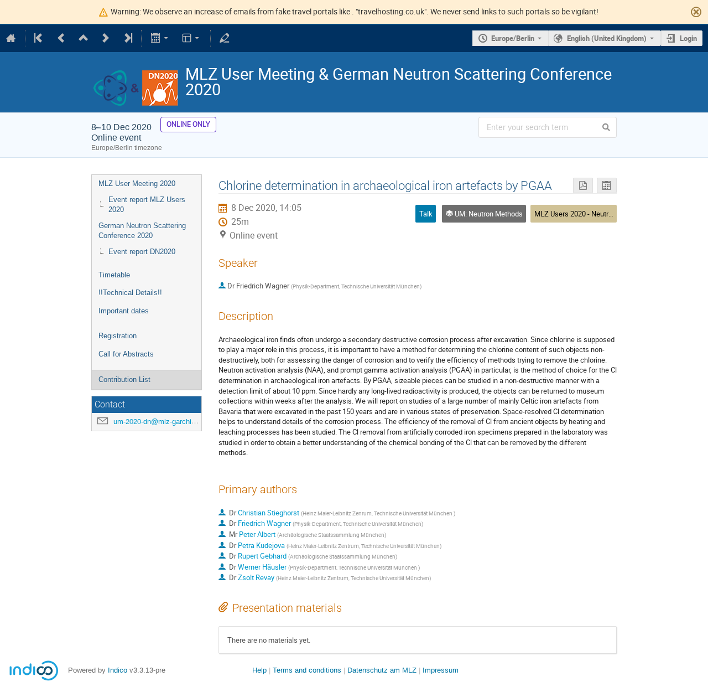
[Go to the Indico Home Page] (11, 38)
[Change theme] (191, 38)
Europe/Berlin (512, 38)
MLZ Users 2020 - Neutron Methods (589, 214)
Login (688, 38)
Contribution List (124, 379)
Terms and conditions (307, 670)
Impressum (441, 670)
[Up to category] (83, 38)
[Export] (160, 38)
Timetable (114, 275)
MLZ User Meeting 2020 (136, 183)
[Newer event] (106, 38)
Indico (117, 670)
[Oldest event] (39, 38)
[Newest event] (127, 38)
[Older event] (61, 38)
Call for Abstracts (126, 354)
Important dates (123, 311)
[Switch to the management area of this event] (225, 38)
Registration (117, 336)
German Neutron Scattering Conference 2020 (142, 230)
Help (259, 670)
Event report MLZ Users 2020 (146, 204)
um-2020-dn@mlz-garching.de (161, 421)
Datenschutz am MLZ (382, 670)
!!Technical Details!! (130, 292)
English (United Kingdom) (607, 38)
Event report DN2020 (141, 251)
